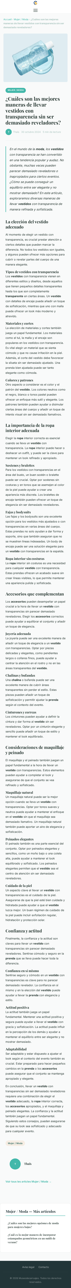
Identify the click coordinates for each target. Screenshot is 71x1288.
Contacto (43, 1267)
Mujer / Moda (21, 19)
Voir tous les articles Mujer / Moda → (29, 1181)
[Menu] (35, 10)
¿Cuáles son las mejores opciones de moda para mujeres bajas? (33, 1225)
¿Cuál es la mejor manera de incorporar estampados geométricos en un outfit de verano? (32, 1238)
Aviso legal (28, 1267)
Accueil (7, 19)
